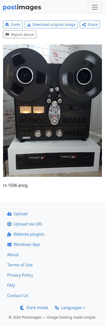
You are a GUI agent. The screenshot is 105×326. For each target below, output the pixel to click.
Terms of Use (20, 265)
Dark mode (37, 307)
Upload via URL (28, 224)
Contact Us (17, 295)
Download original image (53, 24)
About (13, 254)
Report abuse (22, 34)
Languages (71, 307)
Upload (21, 213)
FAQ (11, 285)
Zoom (15, 24)
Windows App (27, 244)
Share (93, 24)
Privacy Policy (20, 275)
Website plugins (29, 234)
